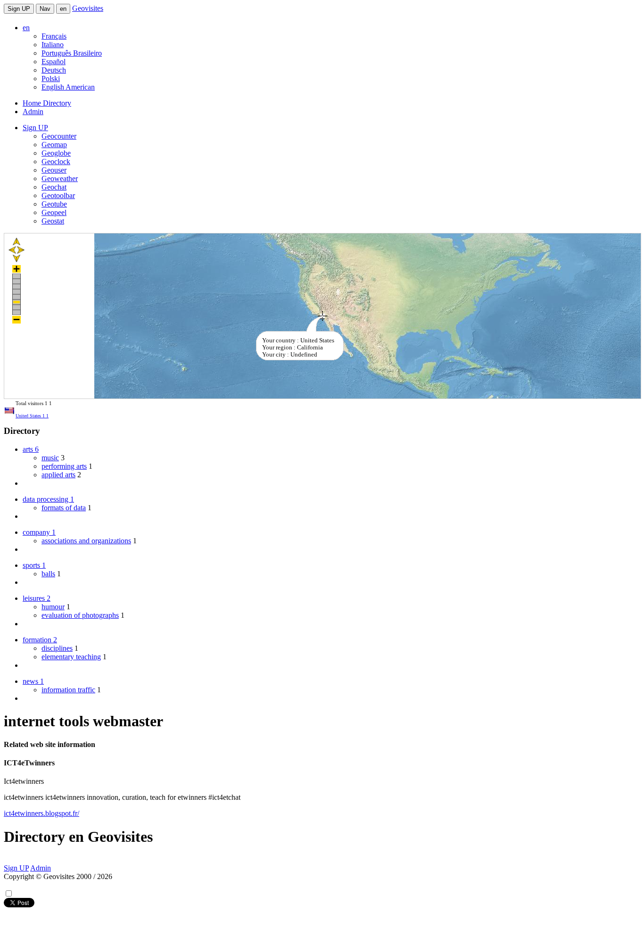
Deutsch (53, 70)
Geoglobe (56, 153)
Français (53, 36)
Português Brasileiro (71, 53)
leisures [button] (36, 598)
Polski (50, 79)
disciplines (57, 648)
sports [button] (34, 565)
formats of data (63, 508)
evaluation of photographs (80, 615)
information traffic (68, 690)
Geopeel (53, 212)
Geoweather (59, 178)
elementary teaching (71, 657)
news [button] (33, 681)
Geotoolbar (58, 195)
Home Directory (47, 103)
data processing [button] (48, 499)
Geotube (54, 204)
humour (53, 607)
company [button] (39, 532)
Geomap (54, 145)
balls (48, 574)
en (63, 8)
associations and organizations (86, 541)
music (50, 458)
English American (68, 87)
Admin (33, 112)
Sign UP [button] (35, 128)
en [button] (26, 28)
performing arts (64, 466)
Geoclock (55, 162)
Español (53, 62)
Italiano (52, 45)
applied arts (58, 475)
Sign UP (19, 8)
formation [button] (40, 640)
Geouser (53, 170)
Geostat (52, 221)
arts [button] (31, 449)
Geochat (53, 187)
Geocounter (58, 136)
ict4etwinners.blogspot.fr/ (41, 813)
